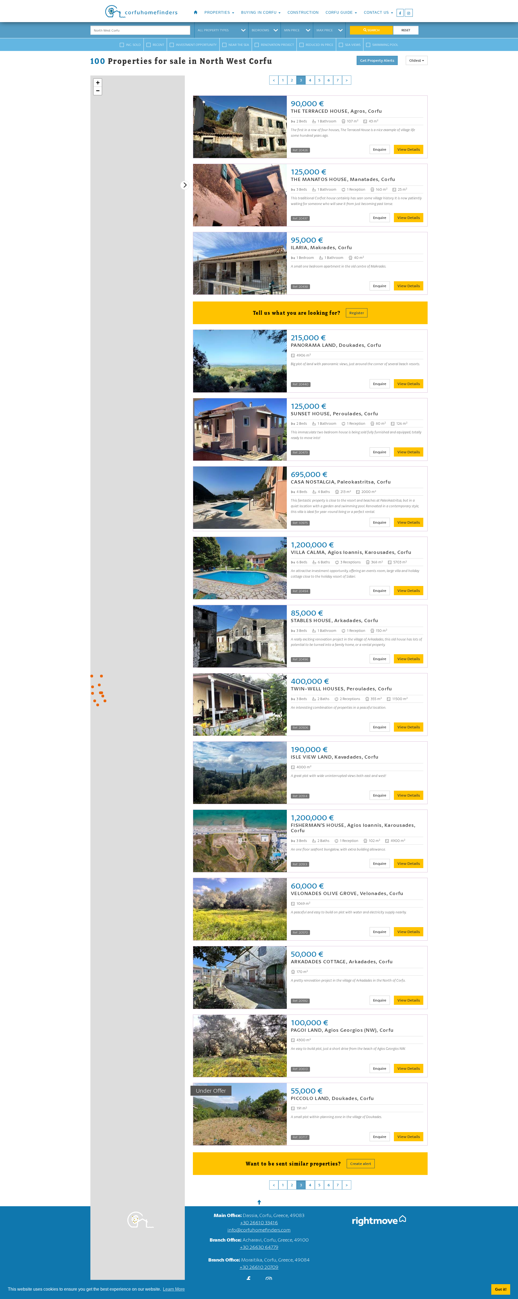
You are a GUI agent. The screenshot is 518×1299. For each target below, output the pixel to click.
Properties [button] (218, 13)
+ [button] (98, 82)
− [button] (98, 90)
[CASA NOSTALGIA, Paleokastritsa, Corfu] (97, 705)
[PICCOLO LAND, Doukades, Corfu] (105, 701)
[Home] (195, 12)
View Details (408, 149)
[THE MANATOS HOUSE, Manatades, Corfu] (100, 692)
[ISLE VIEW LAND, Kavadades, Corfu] (92, 687)
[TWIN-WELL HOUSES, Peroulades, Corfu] (91, 676)
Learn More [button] (174, 1289)
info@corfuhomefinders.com (259, 1229)
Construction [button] (303, 13)
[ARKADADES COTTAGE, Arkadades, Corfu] (102, 696)
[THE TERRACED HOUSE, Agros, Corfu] (101, 692)
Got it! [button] (501, 1289)
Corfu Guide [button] (340, 13)
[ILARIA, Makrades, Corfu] (94, 701)
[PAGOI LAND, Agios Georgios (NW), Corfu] (92, 693)
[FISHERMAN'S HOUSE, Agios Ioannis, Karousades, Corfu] (101, 676)
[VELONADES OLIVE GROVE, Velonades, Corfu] (99, 685)
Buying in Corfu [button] (259, 13)
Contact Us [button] (377, 13)
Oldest (415, 60)
